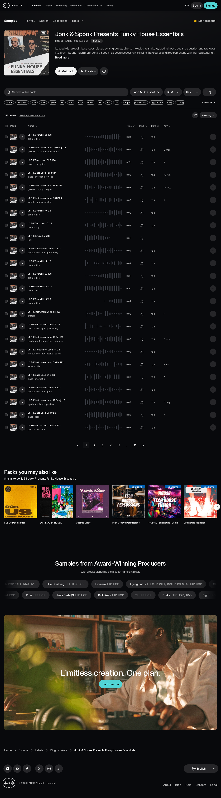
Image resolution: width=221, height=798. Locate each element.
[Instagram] (49, 768)
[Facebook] (27, 768)
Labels (39, 750)
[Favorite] (104, 71)
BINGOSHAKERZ (63, 40)
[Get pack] (31, 502)
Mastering (61, 5)
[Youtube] (17, 768)
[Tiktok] (59, 768)
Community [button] (92, 5)
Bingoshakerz (58, 750)
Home (8, 750)
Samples (36, 5)
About (167, 785)
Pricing (109, 5)
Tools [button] (75, 20)
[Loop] (142, 137)
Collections (60, 20)
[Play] (26, 52)
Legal (214, 785)
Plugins (48, 5)
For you (30, 20)
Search (44, 20)
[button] (187, 5)
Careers (201, 785)
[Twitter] (39, 768)
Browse (23, 750)
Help (188, 785)
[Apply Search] (8, 92)
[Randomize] (195, 115)
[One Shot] (142, 238)
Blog (178, 785)
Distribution (76, 5)
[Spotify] (7, 768)
